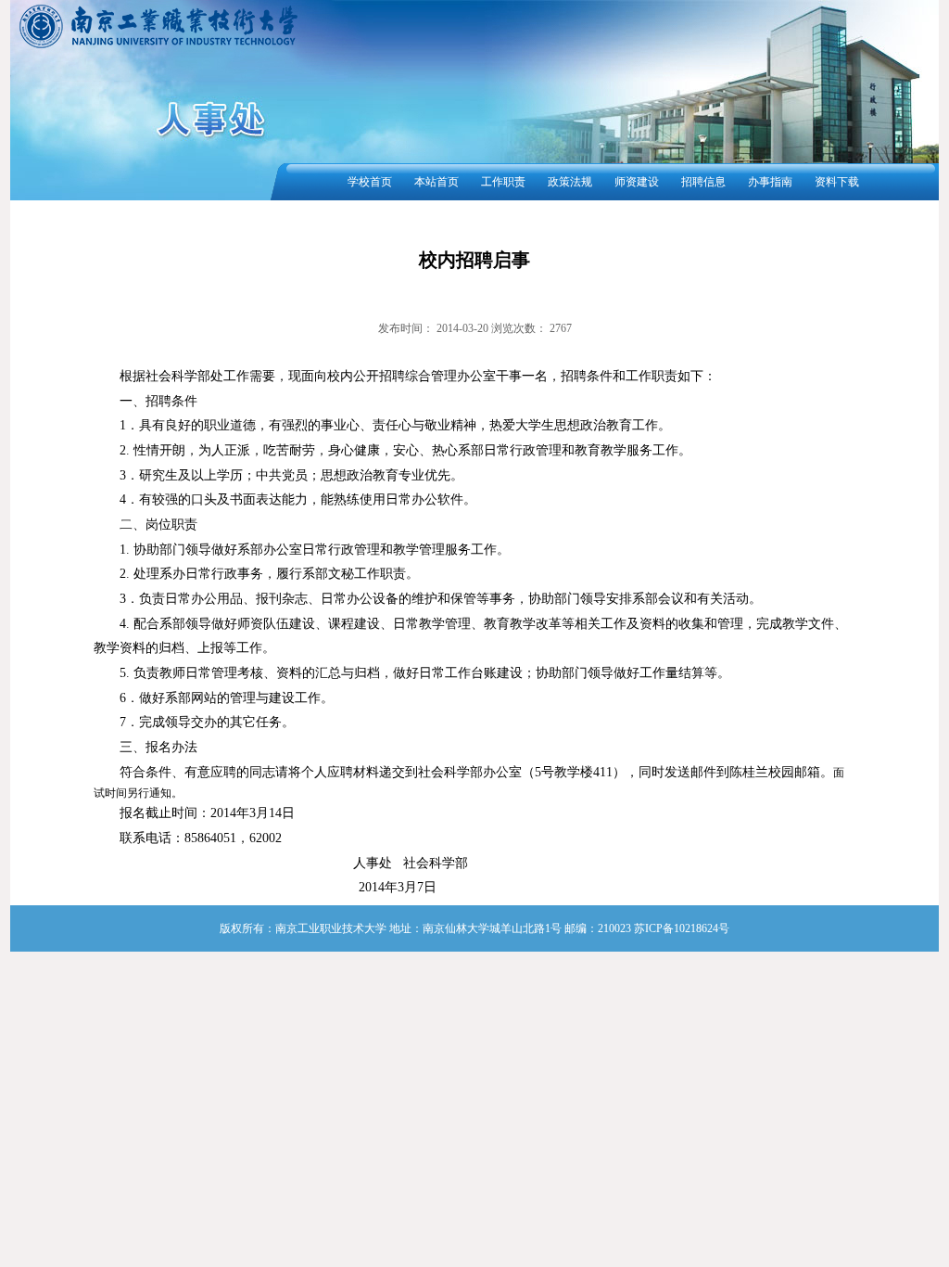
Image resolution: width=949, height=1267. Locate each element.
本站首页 (436, 181)
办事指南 (770, 181)
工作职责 (503, 181)
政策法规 (570, 181)
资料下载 (837, 181)
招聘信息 (703, 181)
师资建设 (636, 181)
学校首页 (370, 181)
